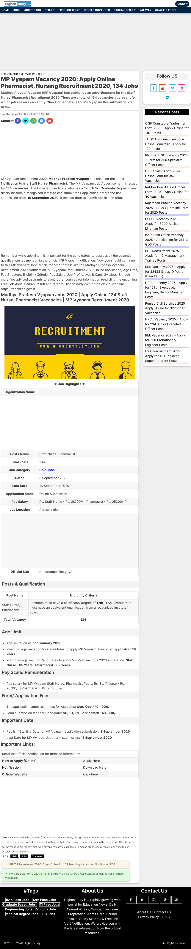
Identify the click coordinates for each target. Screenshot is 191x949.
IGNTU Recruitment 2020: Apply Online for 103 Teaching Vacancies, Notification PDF (62, 864)
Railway (145, 10)
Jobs (16, 10)
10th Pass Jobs (18, 900)
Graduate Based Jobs (19, 904)
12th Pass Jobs (44, 900)
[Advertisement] (95, 41)
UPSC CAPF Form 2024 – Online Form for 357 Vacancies (164, 175)
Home (5, 10)
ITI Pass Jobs (49, 904)
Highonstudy (17, 114)
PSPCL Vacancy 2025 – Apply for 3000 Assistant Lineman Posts (164, 223)
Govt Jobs (47, 470)
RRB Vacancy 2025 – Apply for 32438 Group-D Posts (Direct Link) (165, 271)
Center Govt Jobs (97, 10)
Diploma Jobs (46, 909)
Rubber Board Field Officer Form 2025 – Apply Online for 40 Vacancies (167, 192)
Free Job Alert (69, 10)
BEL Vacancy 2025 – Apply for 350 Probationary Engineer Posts (165, 340)
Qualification (165, 10)
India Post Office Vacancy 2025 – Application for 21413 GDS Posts (166, 239)
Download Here (95, 767)
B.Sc (95, 188)
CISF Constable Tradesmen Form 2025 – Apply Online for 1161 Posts (167, 128)
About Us (144, 912)
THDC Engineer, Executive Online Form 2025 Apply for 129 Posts (165, 144)
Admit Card (32, 10)
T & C (166, 917)
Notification (11, 767)
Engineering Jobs (19, 909)
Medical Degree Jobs (22, 914)
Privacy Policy (148, 917)
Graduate (108, 188)
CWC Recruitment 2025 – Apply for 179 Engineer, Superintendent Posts (164, 356)
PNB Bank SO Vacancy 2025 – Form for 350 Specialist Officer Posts (166, 160)
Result (50, 10)
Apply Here (91, 761)
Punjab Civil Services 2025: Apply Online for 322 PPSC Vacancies (165, 308)
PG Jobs (48, 914)
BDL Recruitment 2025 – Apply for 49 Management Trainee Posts (164, 255)
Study (18, 4)
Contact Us (162, 912)
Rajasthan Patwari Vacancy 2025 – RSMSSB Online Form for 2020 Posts (166, 207)
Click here (90, 774)
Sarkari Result (125, 10)
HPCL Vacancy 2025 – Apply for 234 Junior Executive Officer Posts (166, 324)
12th (87, 188)
